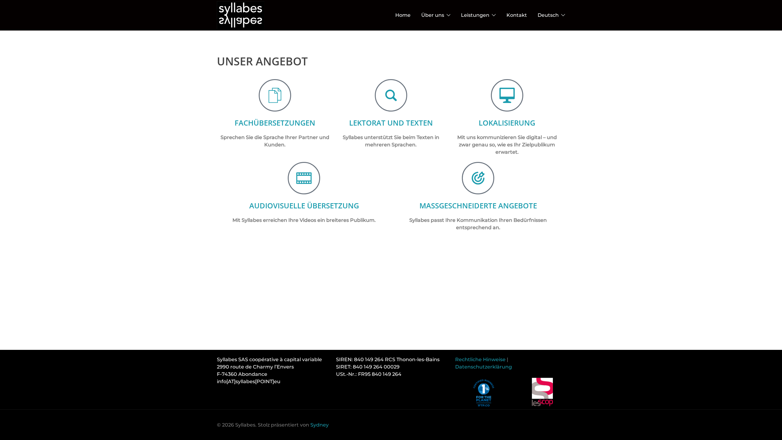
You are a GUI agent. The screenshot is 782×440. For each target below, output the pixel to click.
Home (403, 15)
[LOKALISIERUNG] (507, 95)
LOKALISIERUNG (507, 123)
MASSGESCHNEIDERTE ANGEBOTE (478, 205)
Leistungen (475, 15)
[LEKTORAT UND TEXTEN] (391, 95)
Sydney (319, 425)
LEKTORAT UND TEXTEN (391, 123)
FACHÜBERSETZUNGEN (275, 123)
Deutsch (548, 15)
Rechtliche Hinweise (480, 359)
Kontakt (516, 15)
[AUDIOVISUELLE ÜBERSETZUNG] (304, 178)
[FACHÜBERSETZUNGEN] (275, 95)
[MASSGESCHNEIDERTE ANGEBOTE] (478, 178)
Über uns (432, 15)
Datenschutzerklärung (483, 367)
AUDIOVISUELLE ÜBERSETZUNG (304, 205)
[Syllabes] (240, 15)
